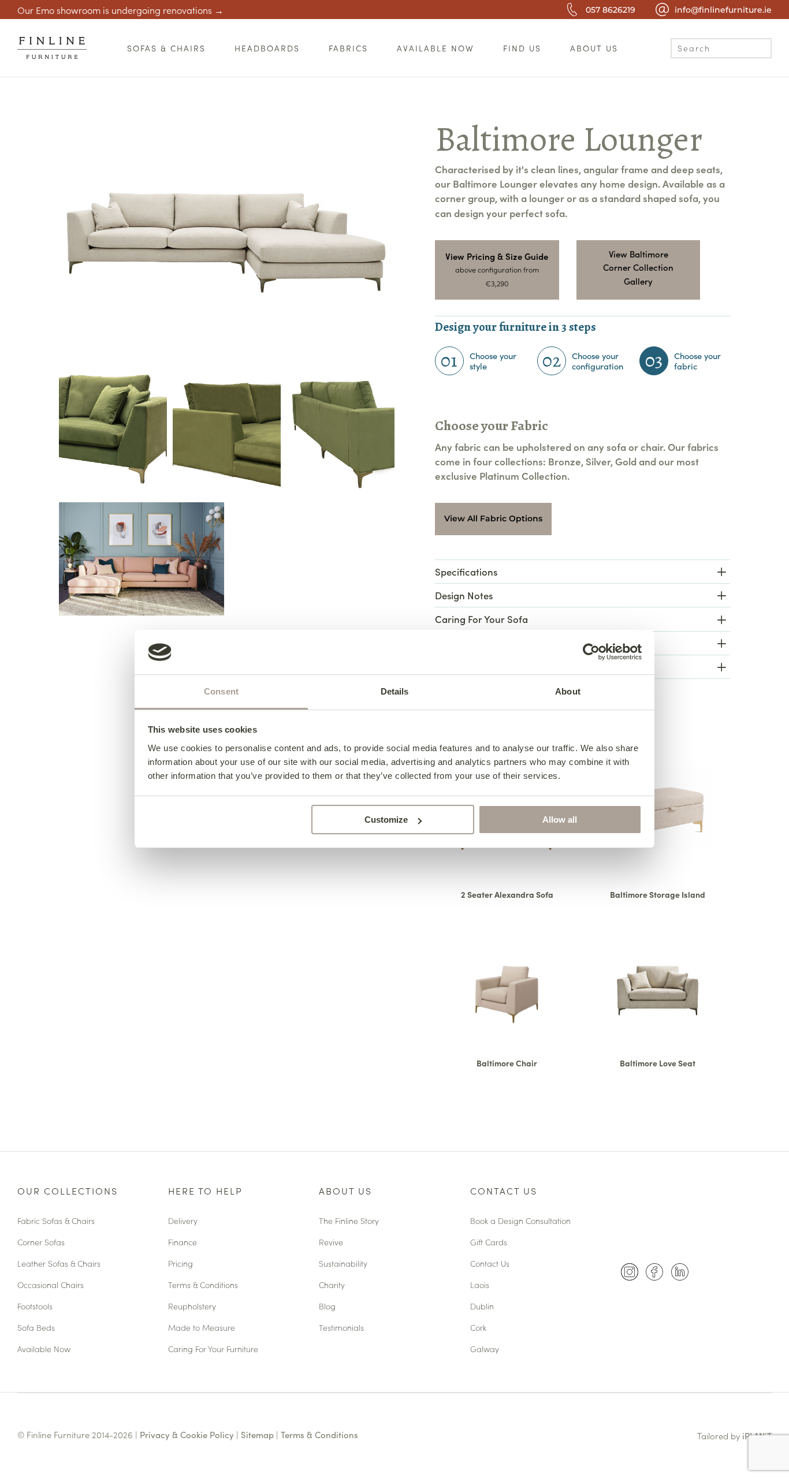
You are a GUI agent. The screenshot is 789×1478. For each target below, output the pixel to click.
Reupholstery (192, 1307)
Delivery (183, 1221)
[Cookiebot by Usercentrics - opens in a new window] (591, 651)
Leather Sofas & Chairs (59, 1264)
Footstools (35, 1307)
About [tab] (567, 691)
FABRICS (348, 48)
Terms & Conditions (203, 1285)
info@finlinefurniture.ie (723, 10)
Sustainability (343, 1264)
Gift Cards (488, 1243)
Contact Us (503, 1191)
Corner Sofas (41, 1243)
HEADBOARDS (267, 48)
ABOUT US (594, 48)
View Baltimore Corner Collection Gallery (638, 268)
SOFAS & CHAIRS (166, 48)
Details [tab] (395, 691)
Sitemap (257, 1434)
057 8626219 (610, 10)
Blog (327, 1307)
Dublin (482, 1307)
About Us (345, 1191)
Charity (332, 1285)
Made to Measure (201, 1328)
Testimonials (341, 1328)
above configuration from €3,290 (497, 276)
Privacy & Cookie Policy (187, 1434)
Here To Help (205, 1191)
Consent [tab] (221, 691)
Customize (386, 819)
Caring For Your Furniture (213, 1349)
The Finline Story (349, 1221)
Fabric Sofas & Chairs (56, 1221)
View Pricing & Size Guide (496, 256)
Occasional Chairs (50, 1285)
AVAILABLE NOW (435, 48)
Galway (484, 1349)
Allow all (559, 819)
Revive (331, 1243)
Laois (479, 1285)
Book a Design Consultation (520, 1221)
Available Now (43, 1349)
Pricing (180, 1264)
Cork (478, 1328)
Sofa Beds (36, 1328)
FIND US (522, 48)
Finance (182, 1243)
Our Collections (67, 1191)
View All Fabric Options (493, 518)
